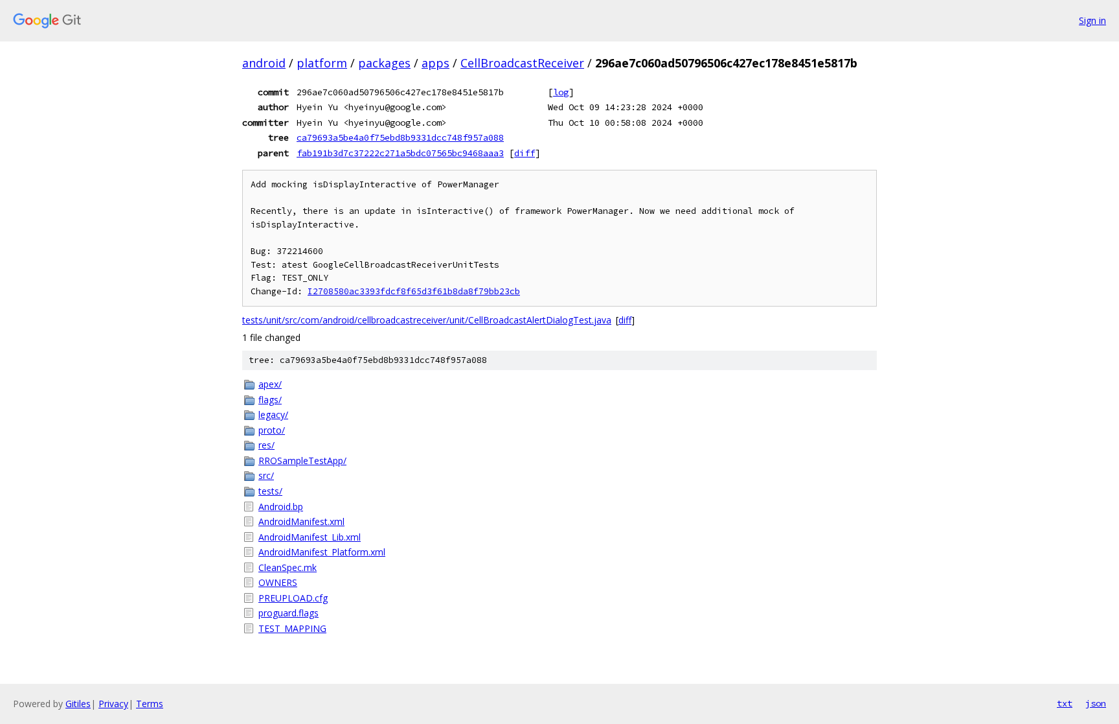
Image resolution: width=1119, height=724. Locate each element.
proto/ (271, 430)
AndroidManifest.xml (301, 521)
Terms (149, 703)
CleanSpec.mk (287, 567)
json (1095, 703)
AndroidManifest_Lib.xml (309, 537)
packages (384, 63)
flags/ (270, 399)
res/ (266, 445)
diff (524, 153)
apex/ (270, 384)
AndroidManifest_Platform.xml (321, 552)
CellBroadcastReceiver (522, 63)
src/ (266, 475)
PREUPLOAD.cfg (293, 598)
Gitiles (78, 703)
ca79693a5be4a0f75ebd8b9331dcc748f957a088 (400, 137)
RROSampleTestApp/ (302, 460)
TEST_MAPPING (292, 628)
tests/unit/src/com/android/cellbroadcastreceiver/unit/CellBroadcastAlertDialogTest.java (426, 320)
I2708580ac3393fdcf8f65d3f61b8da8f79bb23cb (414, 291)
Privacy (113, 703)
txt (1064, 703)
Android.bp (280, 506)
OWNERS (277, 582)
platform (322, 63)
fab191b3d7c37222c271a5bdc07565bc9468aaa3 (400, 153)
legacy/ (273, 414)
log (561, 92)
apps (435, 63)
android (264, 63)
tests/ (270, 491)
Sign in (1092, 20)
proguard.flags (288, 613)
